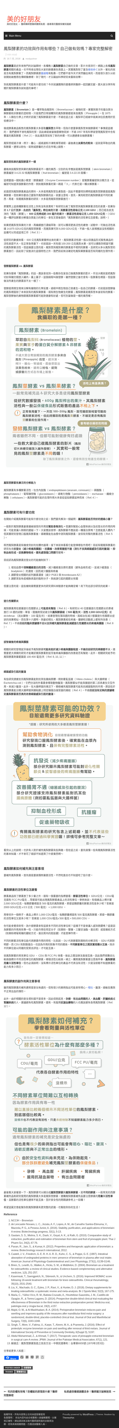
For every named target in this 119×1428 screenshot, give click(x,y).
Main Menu (15, 35)
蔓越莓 (44, 73)
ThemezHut (68, 1417)
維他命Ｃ (93, 69)
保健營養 (27, 1368)
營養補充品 (21, 1372)
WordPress (88, 1414)
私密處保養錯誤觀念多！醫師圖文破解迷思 (87, 1391)
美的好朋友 (24, 19)
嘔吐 (90, 987)
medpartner (31, 58)
